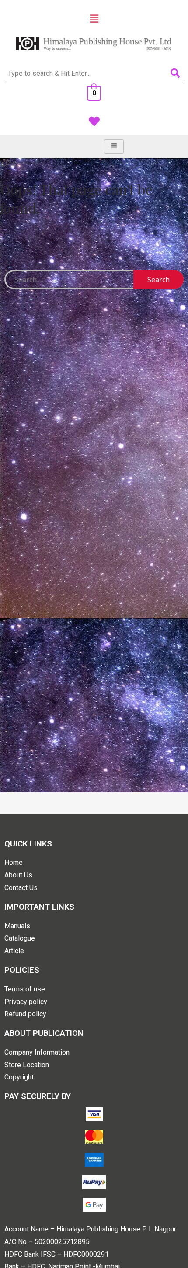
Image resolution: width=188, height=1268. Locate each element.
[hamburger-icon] (114, 146)
